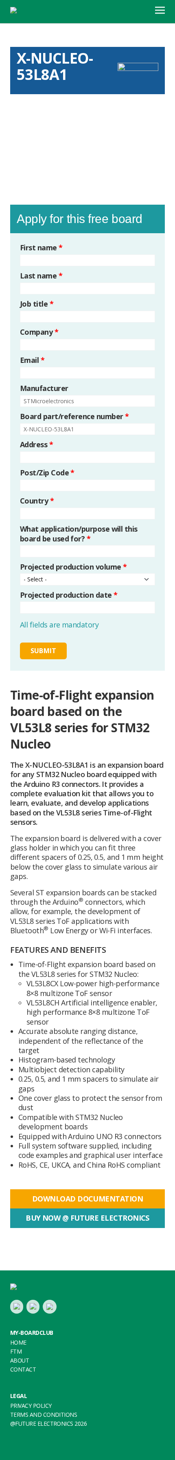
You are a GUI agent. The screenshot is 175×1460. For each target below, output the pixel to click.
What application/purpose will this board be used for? (79, 533)
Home (18, 1342)
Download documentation (87, 1199)
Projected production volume (73, 567)
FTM (16, 1351)
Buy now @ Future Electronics (87, 1218)
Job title (36, 304)
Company (39, 332)
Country (37, 501)
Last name (41, 276)
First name (41, 247)
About (19, 1360)
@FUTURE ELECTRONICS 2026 (48, 1423)
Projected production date (68, 595)
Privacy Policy (30, 1405)
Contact (23, 1369)
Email (32, 360)
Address (36, 444)
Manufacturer (44, 388)
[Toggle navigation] (160, 9)
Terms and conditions (43, 1414)
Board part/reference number (74, 416)
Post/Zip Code (47, 472)
